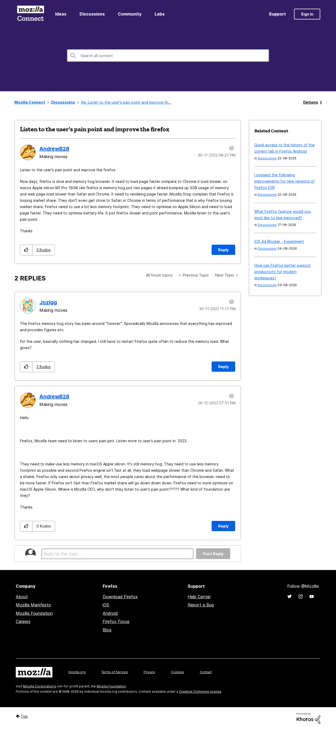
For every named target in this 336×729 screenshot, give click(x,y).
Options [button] (310, 102)
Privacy (149, 672)
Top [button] (24, 716)
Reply (223, 250)
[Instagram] (300, 596)
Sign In (307, 14)
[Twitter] (289, 596)
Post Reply (213, 553)
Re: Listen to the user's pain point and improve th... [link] (126, 102)
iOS (106, 604)
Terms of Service (114, 672)
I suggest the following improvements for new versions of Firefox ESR (284, 181)
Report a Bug (201, 604)
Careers (23, 621)
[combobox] (168, 55)
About (22, 596)
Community (129, 14)
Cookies (177, 672)
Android (110, 613)
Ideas (60, 14)
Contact (206, 672)
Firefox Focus (116, 621)
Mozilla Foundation (34, 613)
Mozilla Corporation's (39, 686)
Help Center (199, 596)
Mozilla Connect (30, 14)
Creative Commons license (200, 691)
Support (277, 14)
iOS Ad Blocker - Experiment (279, 241)
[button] (26, 250)
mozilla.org (77, 672)
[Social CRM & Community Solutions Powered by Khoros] (308, 718)
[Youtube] (311, 596)
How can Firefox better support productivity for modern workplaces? (282, 271)
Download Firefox (120, 596)
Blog (107, 629)
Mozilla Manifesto (33, 604)
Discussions (92, 14)
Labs (160, 14)
